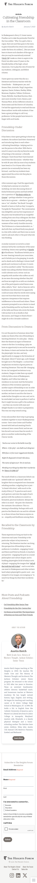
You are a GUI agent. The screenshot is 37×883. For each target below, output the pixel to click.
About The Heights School (12, 867)
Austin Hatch (9, 27)
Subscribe (24, 869)
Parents (8, 805)
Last (4, 797)
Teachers (8, 808)
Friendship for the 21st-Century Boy (17, 608)
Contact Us (15, 869)
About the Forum (28, 867)
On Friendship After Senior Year (16, 605)
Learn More (18, 738)
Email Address (13, 770)
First (5, 788)
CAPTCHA (7, 823)
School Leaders (11, 810)
